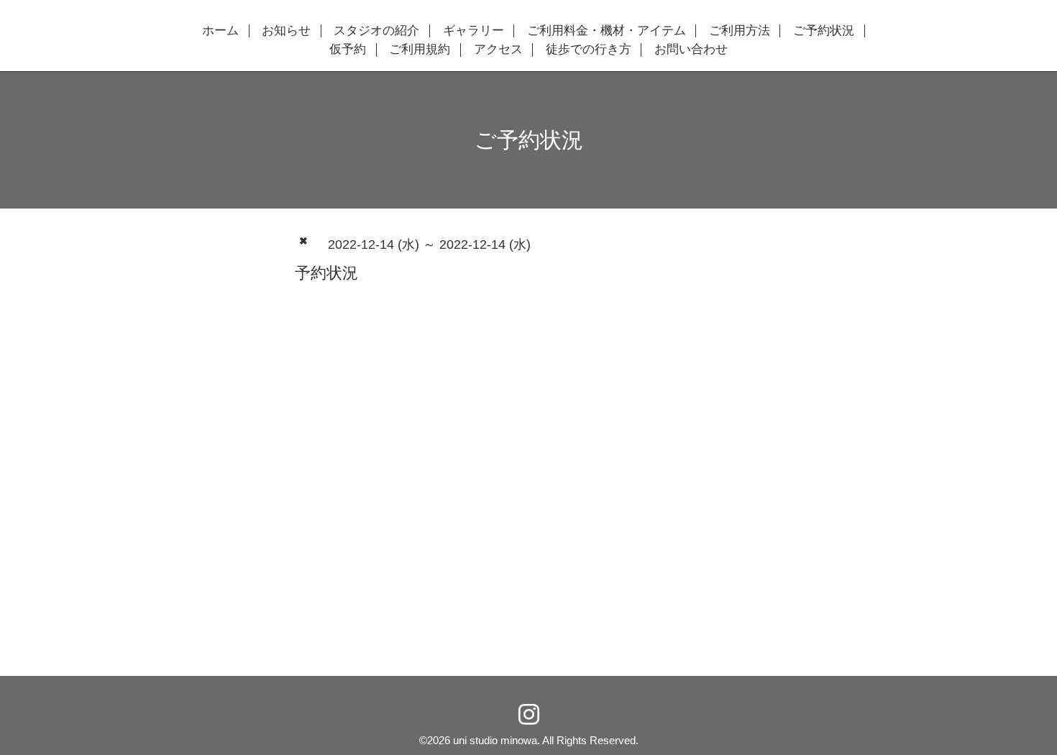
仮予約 (347, 49)
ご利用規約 (419, 49)
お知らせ (286, 30)
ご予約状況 (823, 30)
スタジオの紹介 (376, 30)
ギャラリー (473, 30)
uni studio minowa (495, 740)
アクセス (498, 49)
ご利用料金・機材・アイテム (606, 30)
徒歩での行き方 (588, 49)
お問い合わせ (691, 49)
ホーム (220, 30)
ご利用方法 (739, 30)
